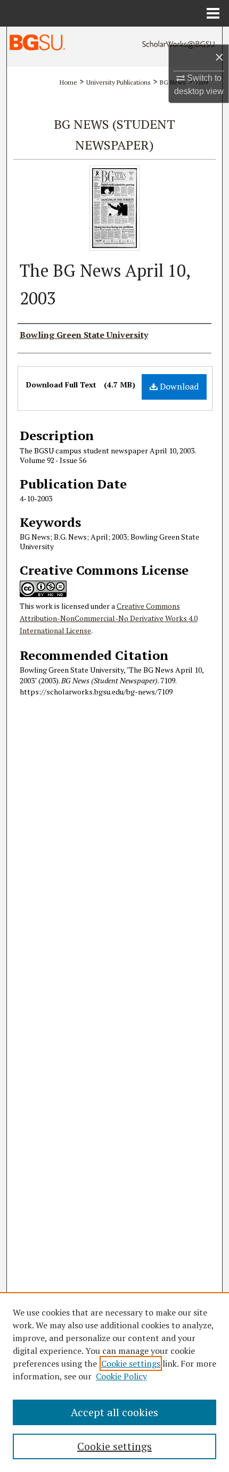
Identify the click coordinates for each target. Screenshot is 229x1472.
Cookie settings (130, 1363)
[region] (114, 1382)
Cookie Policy (121, 1376)
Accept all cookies (114, 1412)
